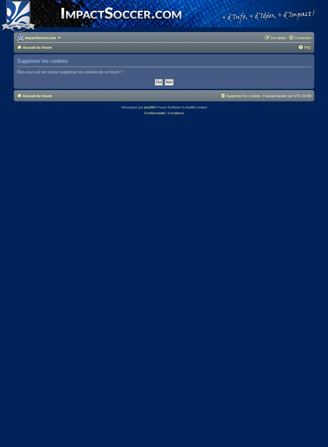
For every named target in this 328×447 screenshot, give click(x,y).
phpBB (149, 107)
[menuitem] (300, 38)
